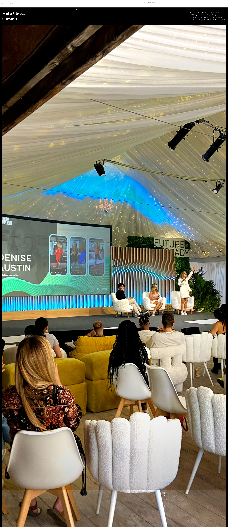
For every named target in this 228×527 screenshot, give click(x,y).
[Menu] (223, 3)
